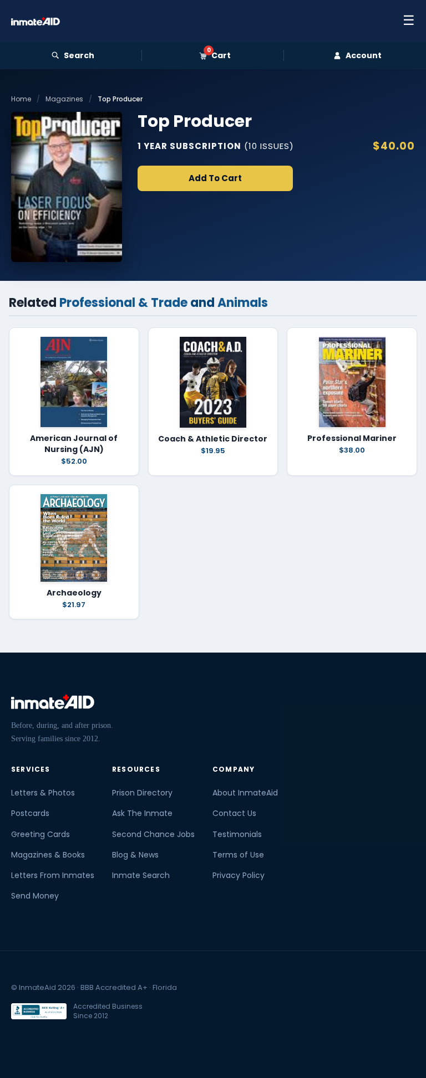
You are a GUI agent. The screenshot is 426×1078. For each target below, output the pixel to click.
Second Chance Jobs (153, 834)
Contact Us (234, 813)
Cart (219, 55)
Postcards (30, 813)
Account (364, 55)
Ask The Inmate (142, 813)
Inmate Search (141, 875)
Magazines (64, 99)
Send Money (35, 895)
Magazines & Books (48, 854)
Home (21, 99)
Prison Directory (142, 792)
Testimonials (237, 834)
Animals (242, 302)
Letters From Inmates (52, 875)
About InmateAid (245, 792)
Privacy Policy (238, 875)
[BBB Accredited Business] (39, 1011)
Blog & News (135, 854)
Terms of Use (238, 854)
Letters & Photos (43, 792)
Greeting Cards (40, 834)
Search (79, 55)
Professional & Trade (123, 302)
